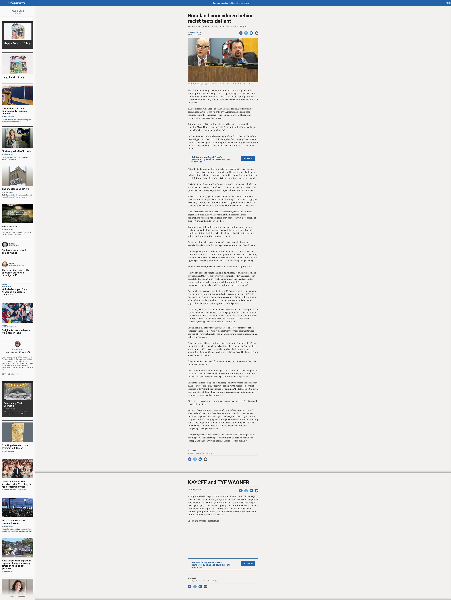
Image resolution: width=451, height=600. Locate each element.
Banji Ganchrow (17, 349)
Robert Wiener (195, 32)
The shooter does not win (15, 189)
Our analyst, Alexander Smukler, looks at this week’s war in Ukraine (16, 233)
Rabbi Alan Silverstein (16, 265)
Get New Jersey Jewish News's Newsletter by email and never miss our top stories (211, 159)
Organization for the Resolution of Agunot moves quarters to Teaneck (16, 121)
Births (215, 581)
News (192, 453)
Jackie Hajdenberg (10, 490)
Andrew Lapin (22, 490)
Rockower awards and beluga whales (14, 251)
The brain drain (10, 226)
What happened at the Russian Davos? (13, 521)
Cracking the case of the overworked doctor (15, 446)
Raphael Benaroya (8, 286)
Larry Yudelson (9, 116)
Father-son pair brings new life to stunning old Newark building (15, 413)
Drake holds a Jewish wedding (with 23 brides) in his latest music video (16, 484)
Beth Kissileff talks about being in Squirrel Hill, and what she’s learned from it (17, 196)
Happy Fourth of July (17, 43)
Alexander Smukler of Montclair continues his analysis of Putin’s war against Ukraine (17, 530)
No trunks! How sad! (18, 352)
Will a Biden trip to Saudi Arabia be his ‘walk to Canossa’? (15, 292)
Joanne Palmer (8, 154)
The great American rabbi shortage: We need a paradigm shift (15, 273)
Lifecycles (206, 581)
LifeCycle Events (195, 581)
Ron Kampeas (8, 571)
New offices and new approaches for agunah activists (14, 111)
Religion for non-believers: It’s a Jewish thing (16, 331)
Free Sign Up (248, 158)
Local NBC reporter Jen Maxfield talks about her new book (15, 158)
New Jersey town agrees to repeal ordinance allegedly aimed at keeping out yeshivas (16, 564)
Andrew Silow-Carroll (9, 327)
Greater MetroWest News (204, 453)
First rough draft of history (16, 151)
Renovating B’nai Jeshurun (13, 404)
